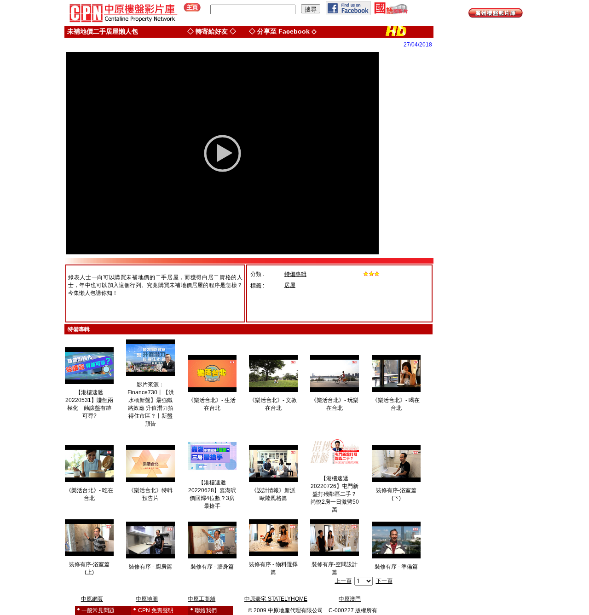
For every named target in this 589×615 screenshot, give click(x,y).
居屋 (289, 285)
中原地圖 (147, 599)
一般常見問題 (98, 610)
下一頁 (384, 581)
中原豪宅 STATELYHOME (275, 599)
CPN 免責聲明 (155, 610)
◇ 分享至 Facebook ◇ (283, 31)
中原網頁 (92, 599)
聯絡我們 (206, 610)
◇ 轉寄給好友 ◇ (211, 31)
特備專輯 (295, 274)
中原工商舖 (201, 599)
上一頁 (343, 581)
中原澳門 (350, 599)
